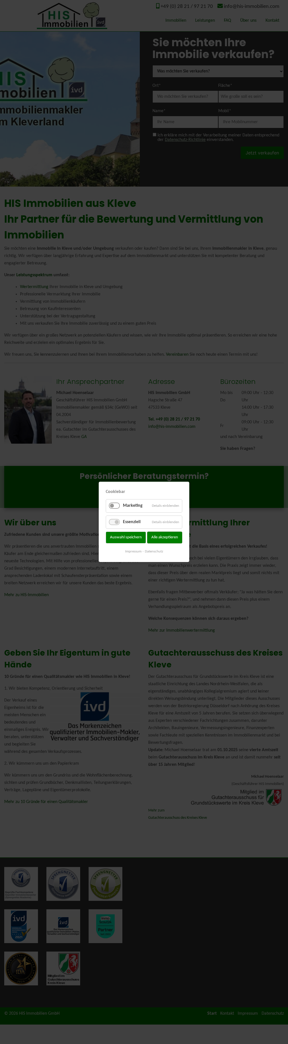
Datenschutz (154, 552)
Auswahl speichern (126, 537)
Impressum (133, 552)
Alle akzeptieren (164, 537)
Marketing (133, 506)
